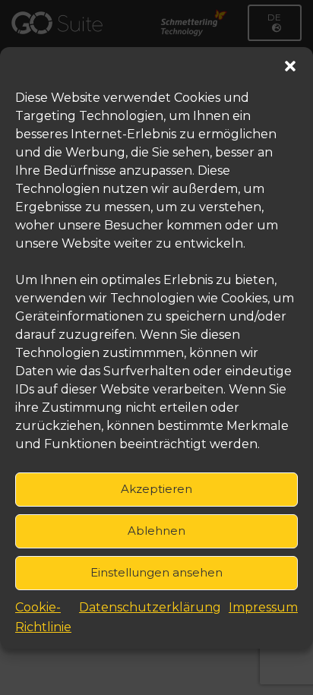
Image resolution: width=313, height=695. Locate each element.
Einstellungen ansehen (156, 572)
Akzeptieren (156, 489)
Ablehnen (156, 530)
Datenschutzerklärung (150, 607)
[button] (290, 66)
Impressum (263, 607)
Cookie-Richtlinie (43, 617)
